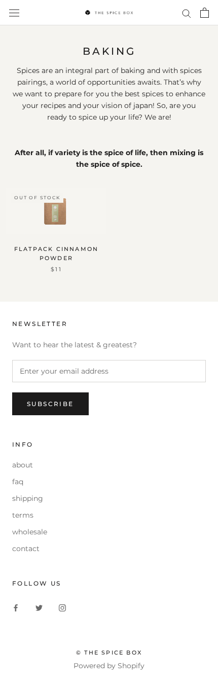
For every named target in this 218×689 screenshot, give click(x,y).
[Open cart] (204, 13)
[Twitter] (39, 607)
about (22, 464)
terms (22, 515)
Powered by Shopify (109, 665)
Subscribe (50, 404)
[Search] (186, 13)
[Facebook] (15, 607)
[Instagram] (62, 607)
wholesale (29, 531)
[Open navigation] (14, 13)
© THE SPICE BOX (109, 652)
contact (26, 548)
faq (17, 481)
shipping (27, 498)
